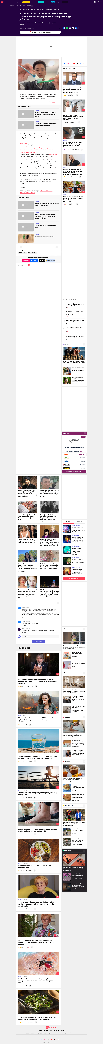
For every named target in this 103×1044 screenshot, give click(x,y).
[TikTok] (77, 63)
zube (53, 102)
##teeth (44, 149)
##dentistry (36, 147)
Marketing (30, 1035)
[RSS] (83, 63)
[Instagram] (68, 63)
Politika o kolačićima (58, 1035)
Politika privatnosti (71, 1035)
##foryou (50, 149)
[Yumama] (68, 1033)
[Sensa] (62, 1033)
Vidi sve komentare (38, 641)
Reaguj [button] (21, 265)
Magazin (27, 9)
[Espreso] (32, 1033)
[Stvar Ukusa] (74, 1033)
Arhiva (65, 1035)
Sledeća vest (51, 247)
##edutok (37, 149)
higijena (34, 252)
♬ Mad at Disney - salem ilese (27, 152)
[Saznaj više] (84, 344)
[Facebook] (64, 63)
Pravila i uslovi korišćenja (47, 1035)
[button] (59, 28)
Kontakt (39, 1035)
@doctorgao (23, 143)
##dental (29, 147)
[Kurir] (27, 1033)
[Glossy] (45, 1033)
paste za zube (53, 154)
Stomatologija (22, 252)
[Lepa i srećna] (50, 1033)
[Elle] (37, 1033)
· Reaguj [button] (69, 95)
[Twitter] (71, 63)
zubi (29, 252)
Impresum (35, 1035)
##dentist (22, 147)
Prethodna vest (26, 247)
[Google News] (80, 63)
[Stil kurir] (41, 1033)
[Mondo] (5, 2)
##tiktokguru (45, 147)
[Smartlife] (56, 1033)
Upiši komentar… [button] (27, 636)
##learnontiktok (28, 149)
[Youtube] (74, 63)
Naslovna (22, 9)
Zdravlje (33, 9)
